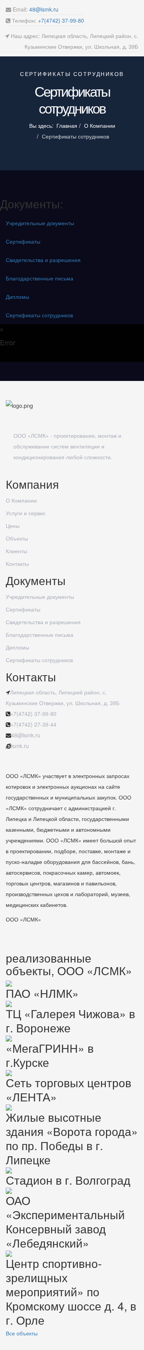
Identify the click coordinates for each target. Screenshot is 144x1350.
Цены (13, 525)
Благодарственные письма (39, 278)
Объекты (17, 538)
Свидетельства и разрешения (43, 260)
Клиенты (16, 551)
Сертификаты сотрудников (39, 315)
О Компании (99, 125)
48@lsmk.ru (43, 9)
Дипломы (17, 296)
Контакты (17, 563)
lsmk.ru (20, 746)
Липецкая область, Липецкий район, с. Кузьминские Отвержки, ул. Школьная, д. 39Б (62, 697)
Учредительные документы (40, 223)
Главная (66, 125)
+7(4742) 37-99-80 (61, 20)
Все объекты (22, 1333)
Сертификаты (23, 241)
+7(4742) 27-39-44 (33, 724)
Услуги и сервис (26, 513)
